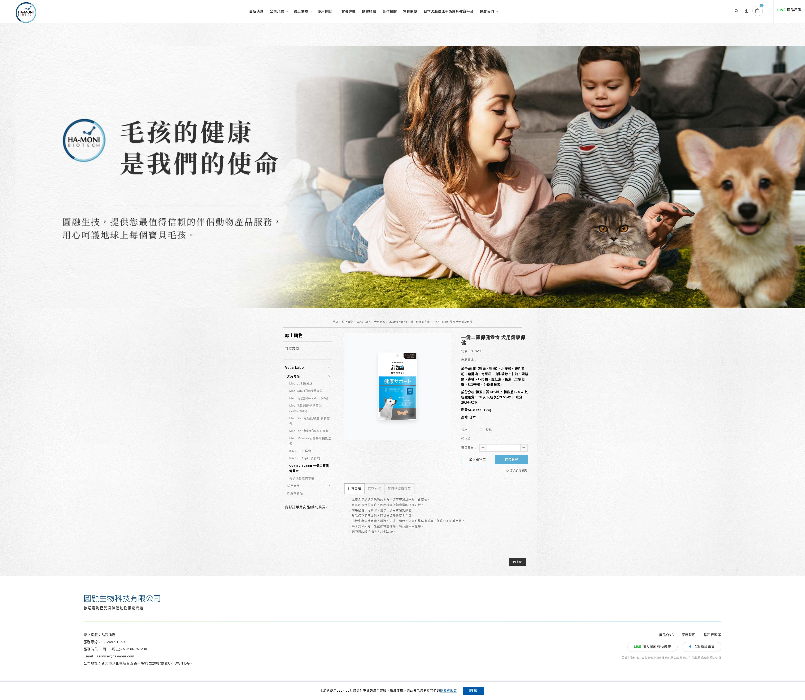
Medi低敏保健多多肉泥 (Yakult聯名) (305, 408)
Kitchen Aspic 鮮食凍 (304, 458)
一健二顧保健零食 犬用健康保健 (453, 322)
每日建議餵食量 (399, 488)
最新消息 (256, 11)
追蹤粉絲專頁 (704, 647)
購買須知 (369, 11)
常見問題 (410, 11)
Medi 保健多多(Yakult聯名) (308, 398)
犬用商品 (379, 322)
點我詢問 (108, 635)
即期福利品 (295, 493)
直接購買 (511, 459)
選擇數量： (469, 447)
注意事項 (354, 488)
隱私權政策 (448, 690)
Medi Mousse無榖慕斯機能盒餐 (310, 441)
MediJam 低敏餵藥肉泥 (306, 390)
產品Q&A (666, 635)
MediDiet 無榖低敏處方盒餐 (309, 431)
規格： (466, 429)
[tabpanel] (410, 177)
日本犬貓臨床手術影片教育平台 (449, 11)
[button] (736, 11)
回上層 (517, 561)
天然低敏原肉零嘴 (301, 478)
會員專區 (348, 11)
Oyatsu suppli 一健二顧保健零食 (409, 322)
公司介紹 (277, 11)
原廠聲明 (689, 635)
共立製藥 (292, 348)
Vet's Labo (363, 322)
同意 (473, 690)
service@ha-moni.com (115, 656)
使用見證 (325, 11)
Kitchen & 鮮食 (300, 451)
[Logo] (26, 12)
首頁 (335, 322)
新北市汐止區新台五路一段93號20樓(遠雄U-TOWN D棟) (146, 663)
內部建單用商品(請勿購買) (306, 507)
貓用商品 (293, 486)
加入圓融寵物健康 (657, 647)
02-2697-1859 (113, 642)
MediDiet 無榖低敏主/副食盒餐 (309, 421)
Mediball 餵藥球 (301, 383)
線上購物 (301, 11)
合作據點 (390, 11)
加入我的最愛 (518, 470)
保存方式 (374, 488)
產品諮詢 (794, 10)
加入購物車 (477, 459)
